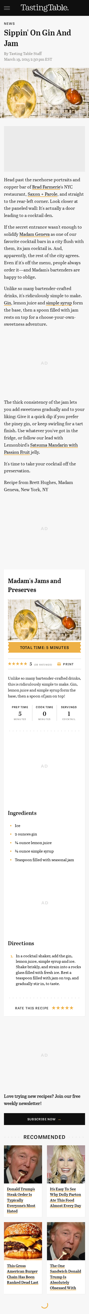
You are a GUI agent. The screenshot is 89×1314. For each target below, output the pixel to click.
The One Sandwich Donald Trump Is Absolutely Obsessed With (65, 1276)
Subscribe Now (41, 1119)
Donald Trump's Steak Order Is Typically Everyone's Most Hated (21, 1200)
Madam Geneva (34, 234)
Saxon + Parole (42, 194)
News (9, 23)
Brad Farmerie (46, 187)
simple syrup (59, 302)
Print (68, 664)
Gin (7, 302)
